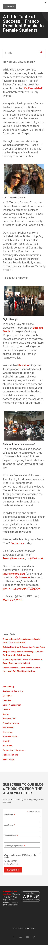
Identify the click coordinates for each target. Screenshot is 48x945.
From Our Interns (11, 723)
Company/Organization (14, 845)
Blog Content (13, 864)
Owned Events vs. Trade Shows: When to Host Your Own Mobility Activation (22, 669)
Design (6, 714)
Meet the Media (10, 737)
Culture (6, 709)
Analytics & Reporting (13, 691)
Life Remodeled (32, 88)
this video (24, 365)
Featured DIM (9, 718)
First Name (9, 814)
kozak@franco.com (14, 558)
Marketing (8, 732)
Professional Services (13, 750)
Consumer (8, 696)
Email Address (11, 835)
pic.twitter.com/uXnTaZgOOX (22, 588)
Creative (7, 700)
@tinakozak (36, 558)
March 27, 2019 (12, 600)
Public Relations (10, 755)
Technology (8, 759)
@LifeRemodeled (14, 573)
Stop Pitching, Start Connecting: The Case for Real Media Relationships (23, 653)
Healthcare (8, 728)
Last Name (9, 825)
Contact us (17, 543)
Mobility (7, 741)
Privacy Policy (30, 928)
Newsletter (12, 861)
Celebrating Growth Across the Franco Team (24, 647)
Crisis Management (12, 705)
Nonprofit (7, 746)
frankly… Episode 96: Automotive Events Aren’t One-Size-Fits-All (21, 641)
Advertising (8, 687)
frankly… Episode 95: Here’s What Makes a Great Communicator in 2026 (22, 661)
